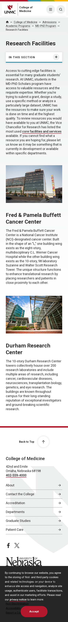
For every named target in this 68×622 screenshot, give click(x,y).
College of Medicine (25, 22)
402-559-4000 (16, 475)
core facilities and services (41, 131)
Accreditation (15, 503)
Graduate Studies (18, 521)
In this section (22, 57)
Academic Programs (18, 26)
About (10, 485)
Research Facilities (17, 29)
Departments (15, 512)
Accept (34, 611)
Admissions (49, 22)
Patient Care (14, 530)
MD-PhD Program (45, 26)
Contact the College (20, 494)
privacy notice (18, 599)
